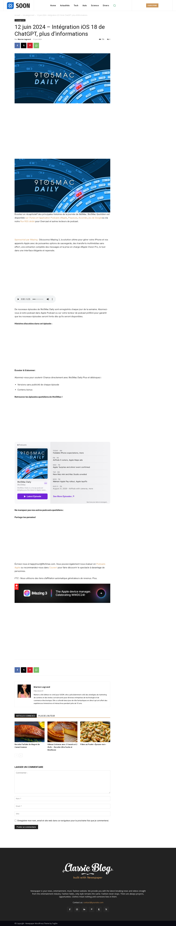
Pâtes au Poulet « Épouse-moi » (93, 744)
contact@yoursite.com (93, 902)
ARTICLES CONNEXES (25, 716)
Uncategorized (28, 15)
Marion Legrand (24, 39)
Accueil (17, 15)
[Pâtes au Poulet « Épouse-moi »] (95, 732)
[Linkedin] (84, 909)
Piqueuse (72, 217)
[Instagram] (77, 909)
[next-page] (20, 755)
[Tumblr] (99, 909)
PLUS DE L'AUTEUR (46, 716)
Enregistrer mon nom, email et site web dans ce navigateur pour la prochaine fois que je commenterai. (63, 820)
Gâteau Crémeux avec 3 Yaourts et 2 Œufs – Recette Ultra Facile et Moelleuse (62, 747)
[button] (114, 5)
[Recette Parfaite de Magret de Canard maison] (30, 732)
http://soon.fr (38, 691)
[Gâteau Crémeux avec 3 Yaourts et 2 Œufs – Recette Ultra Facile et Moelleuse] (62, 732)
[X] (23, 45)
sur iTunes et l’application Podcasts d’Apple (46, 217)
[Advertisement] (62, 111)
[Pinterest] (30, 45)
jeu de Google (95, 217)
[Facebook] (17, 45)
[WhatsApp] (36, 45)
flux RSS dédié (27, 221)
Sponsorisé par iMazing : (27, 239)
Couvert (53, 567)
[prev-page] (16, 755)
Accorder (83, 217)
